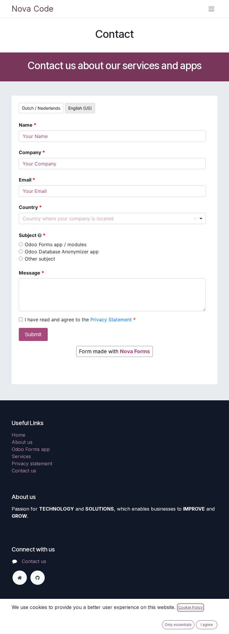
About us (22, 442)
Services (21, 456)
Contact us (24, 471)
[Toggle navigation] (211, 8)
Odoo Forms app (31, 449)
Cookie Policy (190, 607)
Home (18, 435)
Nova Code (32, 8)
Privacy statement (32, 463)
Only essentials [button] (178, 624)
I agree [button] (207, 624)
